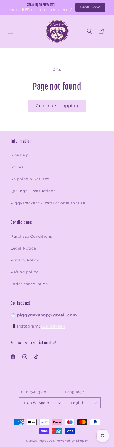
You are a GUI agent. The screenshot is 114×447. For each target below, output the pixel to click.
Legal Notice (23, 248)
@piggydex (53, 326)
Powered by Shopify (72, 441)
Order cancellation (29, 284)
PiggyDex (47, 441)
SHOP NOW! (90, 7)
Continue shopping (57, 105)
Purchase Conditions (31, 236)
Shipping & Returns (30, 179)
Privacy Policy (25, 260)
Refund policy (24, 272)
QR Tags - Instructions (33, 190)
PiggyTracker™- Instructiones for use (48, 203)
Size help (19, 155)
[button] (10, 31)
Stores (17, 167)
